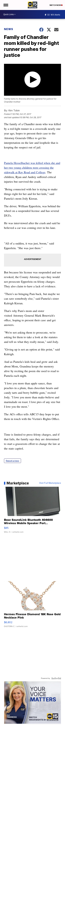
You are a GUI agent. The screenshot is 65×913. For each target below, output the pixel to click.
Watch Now (55, 5)
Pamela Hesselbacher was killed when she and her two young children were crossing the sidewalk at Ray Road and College (32, 167)
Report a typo (12, 460)
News (8, 29)
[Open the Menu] (5, 5)
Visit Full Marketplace (50, 483)
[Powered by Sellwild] (56, 678)
